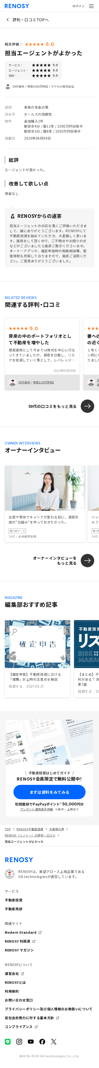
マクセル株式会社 (62, 86)
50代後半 (18, 86)
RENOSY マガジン (19, 950)
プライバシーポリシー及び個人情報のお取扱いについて (49, 1008)
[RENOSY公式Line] (8, 1042)
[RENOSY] (49, 859)
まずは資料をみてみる (49, 792)
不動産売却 (13, 908)
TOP (8, 829)
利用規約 (12, 991)
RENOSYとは (15, 982)
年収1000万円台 (37, 86)
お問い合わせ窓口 (19, 1000)
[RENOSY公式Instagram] (19, 1042)
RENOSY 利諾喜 (17, 941)
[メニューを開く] (91, 6)
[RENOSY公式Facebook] (42, 1042)
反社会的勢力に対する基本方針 (29, 1017)
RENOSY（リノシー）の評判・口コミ (30, 835)
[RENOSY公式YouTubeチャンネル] (31, 1042)
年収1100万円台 (43, 382)
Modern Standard (21, 932)
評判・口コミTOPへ (30, 19)
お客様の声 (56, 829)
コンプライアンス (19, 1026)
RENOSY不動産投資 (30, 829)
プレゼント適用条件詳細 (36, 809)
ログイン (79, 6)
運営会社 (12, 973)
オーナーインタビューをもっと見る (55, 560)
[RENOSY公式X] (54, 1042)
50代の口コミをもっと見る (52, 406)
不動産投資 (13, 900)
